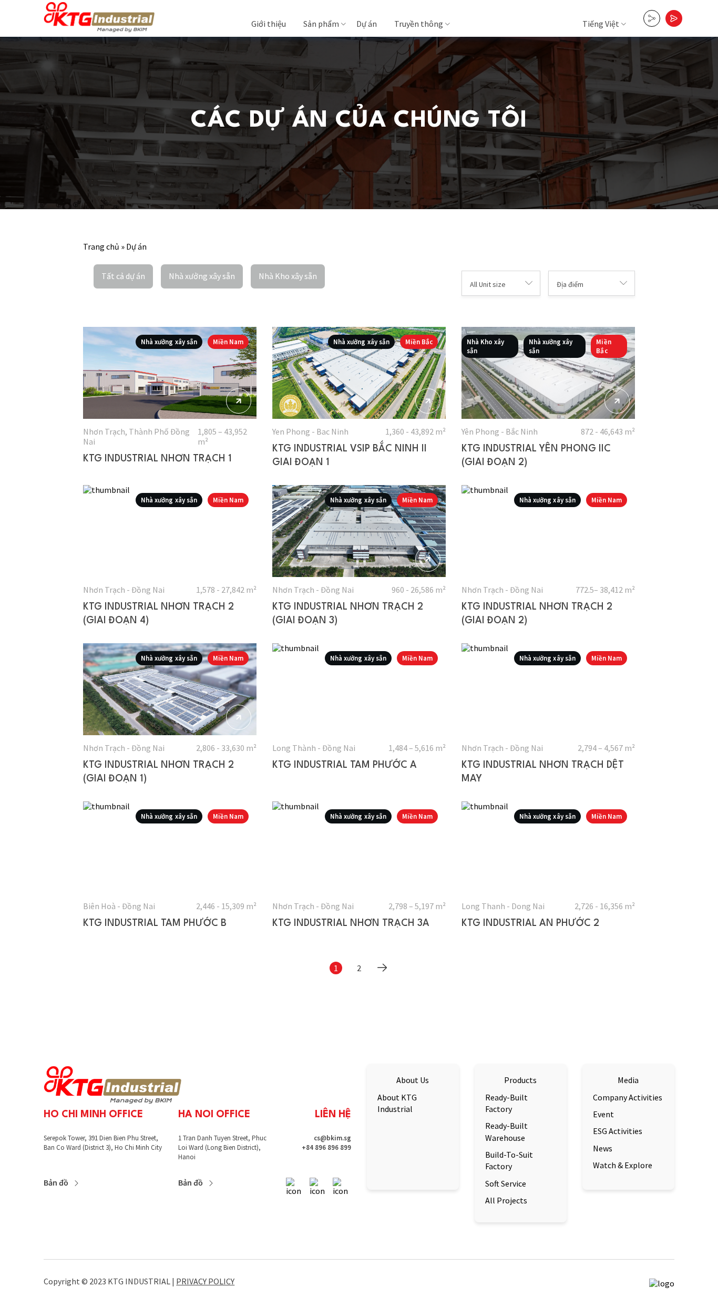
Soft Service (505, 1183)
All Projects (506, 1200)
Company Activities (627, 1097)
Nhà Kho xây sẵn (288, 276)
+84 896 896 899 (326, 1147)
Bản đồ (56, 1183)
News (602, 1148)
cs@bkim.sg (332, 1138)
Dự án (366, 23)
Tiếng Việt (600, 23)
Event (603, 1114)
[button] (500, 283)
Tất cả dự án (123, 276)
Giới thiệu (268, 23)
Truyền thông (418, 23)
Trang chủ (101, 246)
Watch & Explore (622, 1165)
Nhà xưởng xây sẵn (202, 276)
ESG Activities (617, 1131)
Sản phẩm (321, 23)
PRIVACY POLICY (205, 1281)
